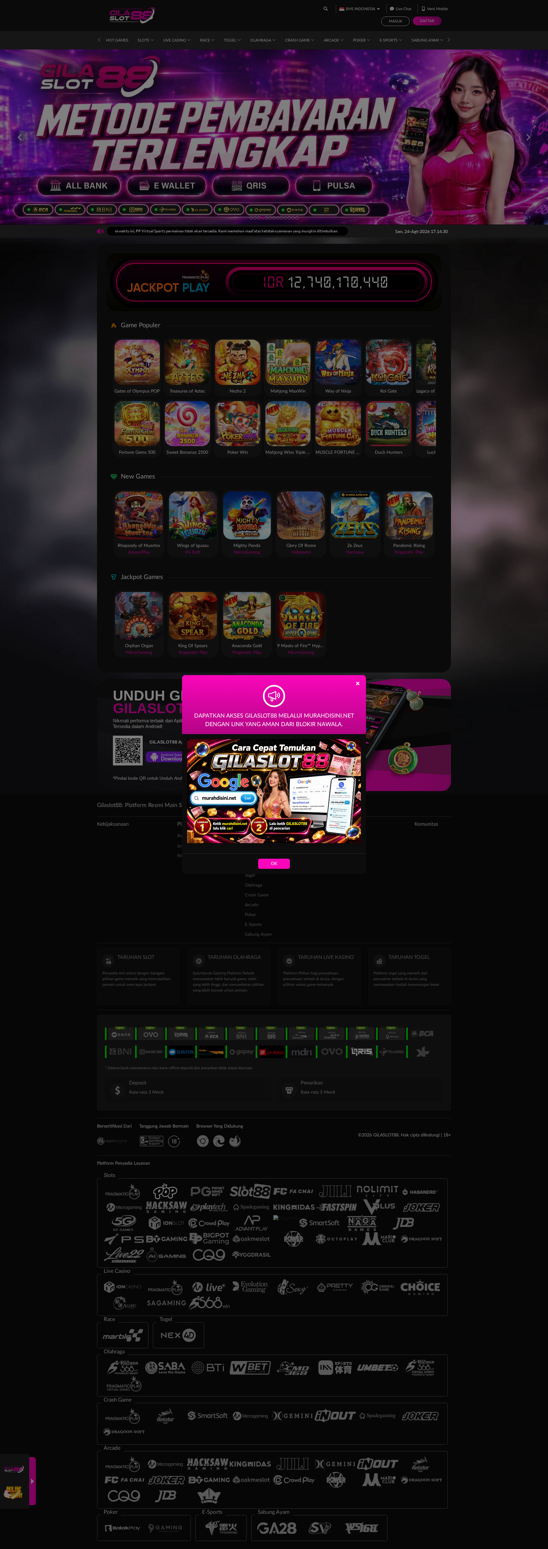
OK (274, 864)
